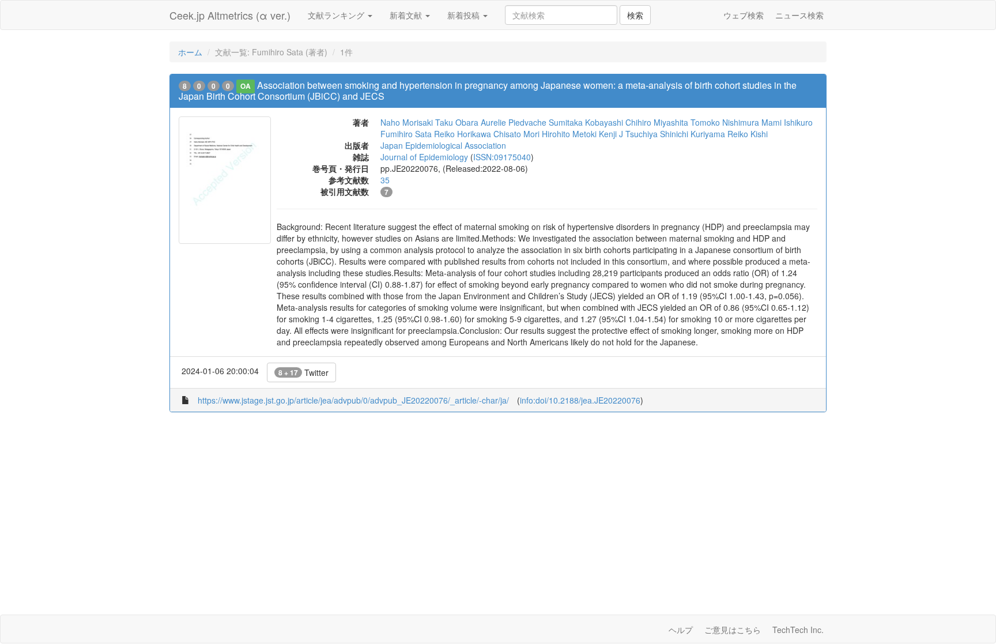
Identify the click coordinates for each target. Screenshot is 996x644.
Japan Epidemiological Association (443, 145)
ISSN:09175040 (502, 157)
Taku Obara (456, 122)
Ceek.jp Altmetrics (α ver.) (229, 14)
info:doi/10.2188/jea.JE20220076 (580, 400)
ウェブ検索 (743, 15)
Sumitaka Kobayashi (586, 122)
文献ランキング (337, 15)
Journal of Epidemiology (424, 157)
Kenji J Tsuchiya (628, 134)
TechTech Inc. (798, 629)
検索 (635, 15)
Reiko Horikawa (462, 134)
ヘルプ (681, 629)
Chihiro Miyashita (656, 122)
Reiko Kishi (747, 134)
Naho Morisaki (406, 122)
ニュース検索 (799, 15)
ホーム (190, 52)
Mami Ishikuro (787, 122)
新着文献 (407, 15)
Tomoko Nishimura (725, 122)
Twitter (303, 372)
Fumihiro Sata (406, 134)
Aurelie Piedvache (513, 122)
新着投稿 (464, 15)
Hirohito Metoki (569, 134)
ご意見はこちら (732, 629)
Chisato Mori (516, 134)
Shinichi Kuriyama (692, 134)
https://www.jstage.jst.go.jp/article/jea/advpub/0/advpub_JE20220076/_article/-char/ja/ (353, 400)
